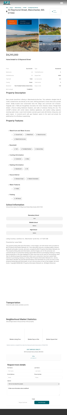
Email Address (10, 374)
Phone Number (37, 374)
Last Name (37, 367)
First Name (10, 367)
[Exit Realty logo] (6, 3)
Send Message (41, 402)
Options (9, 380)
